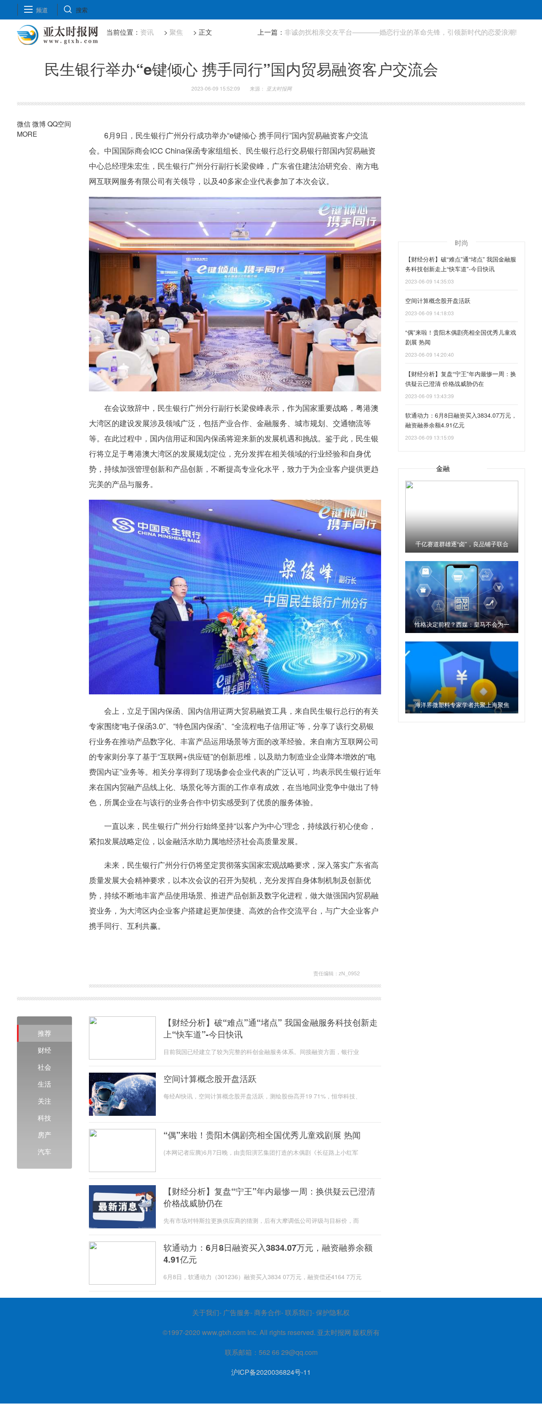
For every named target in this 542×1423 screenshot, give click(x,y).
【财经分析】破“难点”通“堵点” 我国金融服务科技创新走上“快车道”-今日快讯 (270, 1028)
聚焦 (176, 32)
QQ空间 (59, 124)
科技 (44, 1118)
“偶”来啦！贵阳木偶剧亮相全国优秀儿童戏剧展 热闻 (262, 1135)
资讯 (147, 32)
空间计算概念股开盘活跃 (210, 1078)
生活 (44, 1084)
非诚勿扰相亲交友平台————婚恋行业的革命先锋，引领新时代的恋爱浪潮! (401, 32)
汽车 (44, 1151)
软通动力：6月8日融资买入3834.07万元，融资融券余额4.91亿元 (268, 1253)
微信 (23, 124)
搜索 (82, 10)
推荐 (44, 1033)
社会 (44, 1067)
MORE (27, 134)
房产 (44, 1135)
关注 (44, 1101)
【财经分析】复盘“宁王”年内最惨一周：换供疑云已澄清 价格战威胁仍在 (269, 1197)
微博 (39, 124)
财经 (44, 1050)
